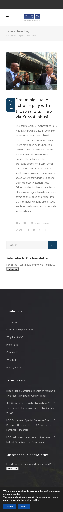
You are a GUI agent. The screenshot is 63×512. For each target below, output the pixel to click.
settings (37, 500)
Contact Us (12, 353)
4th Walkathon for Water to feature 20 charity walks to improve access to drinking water (30, 408)
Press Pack (12, 345)
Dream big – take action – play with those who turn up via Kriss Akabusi (34, 109)
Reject (24, 506)
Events (38, 223)
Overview (11, 322)
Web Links (12, 360)
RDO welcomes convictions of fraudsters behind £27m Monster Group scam (29, 440)
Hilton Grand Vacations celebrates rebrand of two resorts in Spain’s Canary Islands (31, 393)
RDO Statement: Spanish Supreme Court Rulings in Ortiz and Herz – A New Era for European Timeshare (28, 425)
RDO (8, 35)
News (46, 223)
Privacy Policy (13, 368)
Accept (10, 506)
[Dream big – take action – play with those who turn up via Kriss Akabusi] (31, 71)
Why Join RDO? (14, 337)
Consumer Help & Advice (20, 330)
